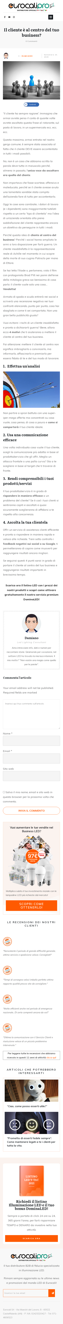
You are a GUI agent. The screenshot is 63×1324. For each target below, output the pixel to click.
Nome (7, 733)
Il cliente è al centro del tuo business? (31, 32)
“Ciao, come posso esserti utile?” (31, 1095)
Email (7, 751)
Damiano (27, 56)
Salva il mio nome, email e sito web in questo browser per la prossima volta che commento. (28, 796)
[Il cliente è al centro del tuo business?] (31, 80)
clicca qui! (51, 1057)
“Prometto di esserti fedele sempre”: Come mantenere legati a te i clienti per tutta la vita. (31, 1131)
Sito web (8, 768)
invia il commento (31, 810)
